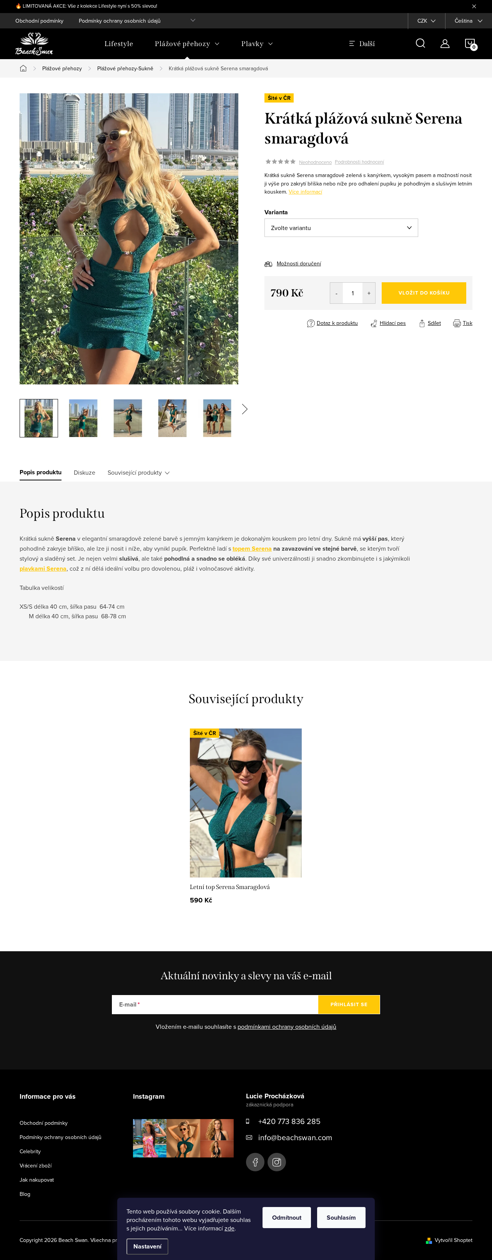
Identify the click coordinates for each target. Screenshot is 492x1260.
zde (229, 1228)
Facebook (255, 1162)
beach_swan (277, 1162)
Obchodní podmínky (39, 21)
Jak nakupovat (37, 1180)
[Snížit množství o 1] (336, 293)
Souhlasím (341, 1217)
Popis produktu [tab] (41, 472)
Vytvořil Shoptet (453, 1240)
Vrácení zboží (36, 1165)
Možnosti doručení (299, 263)
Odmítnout (286, 1217)
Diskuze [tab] (84, 472)
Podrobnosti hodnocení (359, 162)
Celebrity (30, 1151)
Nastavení (147, 1246)
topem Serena (252, 548)
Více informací (305, 191)
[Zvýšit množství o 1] (368, 293)
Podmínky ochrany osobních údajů (120, 21)
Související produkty (135, 472)
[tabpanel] (246, 819)
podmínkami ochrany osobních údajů (287, 1026)
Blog (25, 1194)
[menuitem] (119, 43)
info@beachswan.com (295, 1137)
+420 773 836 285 (289, 1121)
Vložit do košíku (424, 292)
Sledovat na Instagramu (189, 1169)
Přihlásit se (349, 1004)
